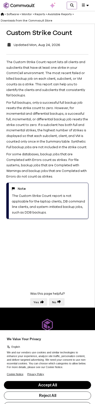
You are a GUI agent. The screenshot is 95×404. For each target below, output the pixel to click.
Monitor (27, 14)
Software (13, 14)
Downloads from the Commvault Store (26, 20)
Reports (40, 14)
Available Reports (60, 14)
